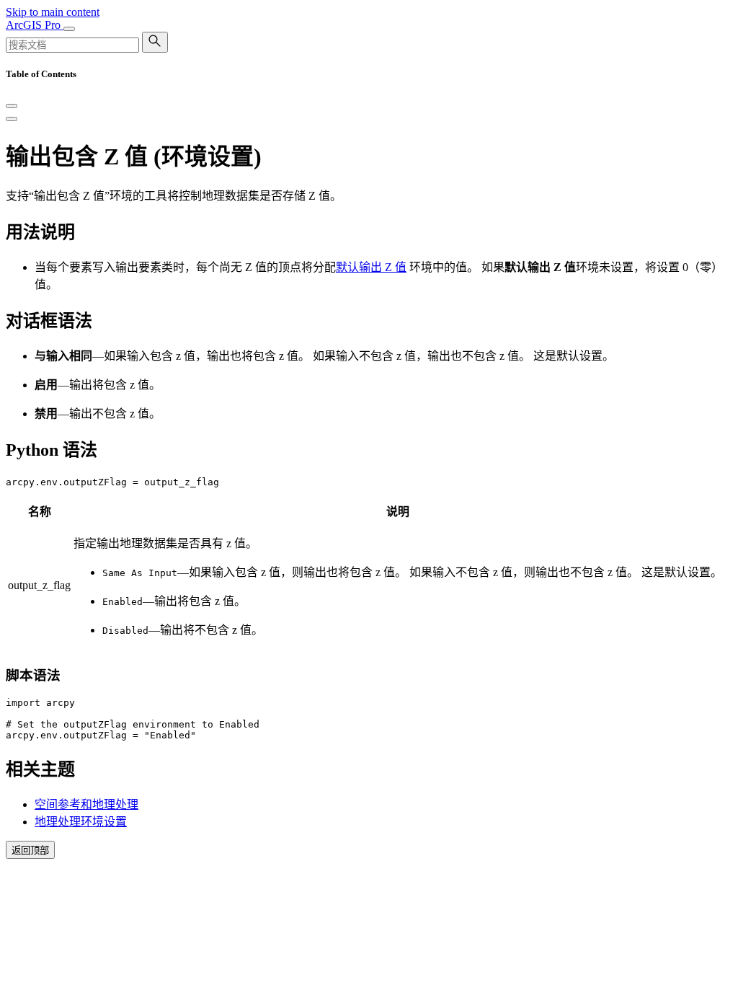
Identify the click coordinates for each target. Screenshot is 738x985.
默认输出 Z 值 (371, 267)
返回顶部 (30, 850)
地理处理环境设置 (81, 822)
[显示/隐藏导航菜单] (69, 29)
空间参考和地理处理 (86, 804)
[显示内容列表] (11, 119)
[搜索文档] (155, 42)
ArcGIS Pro (34, 25)
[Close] (11, 106)
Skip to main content (52, 12)
